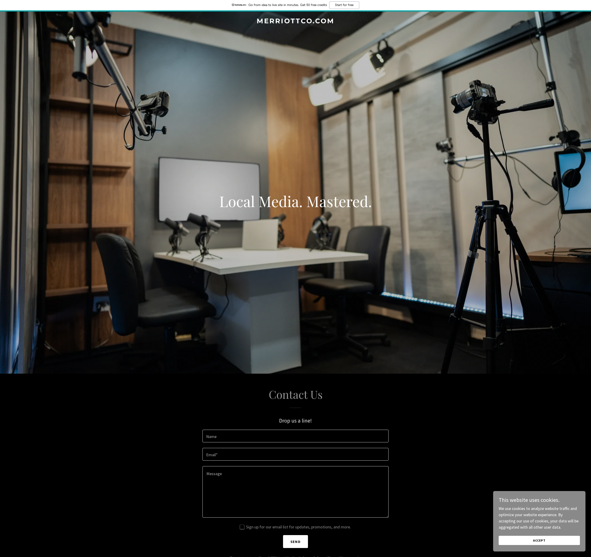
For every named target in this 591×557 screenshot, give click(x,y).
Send (295, 541)
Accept (539, 540)
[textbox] (295, 436)
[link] (295, 21)
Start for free (344, 5)
